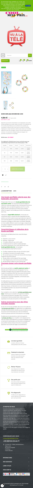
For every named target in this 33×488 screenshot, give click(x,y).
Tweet (6, 187)
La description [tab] (6, 191)
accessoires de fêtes (8, 308)
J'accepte (28, 5)
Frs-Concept (20, 485)
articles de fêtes (7, 318)
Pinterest (9, 187)
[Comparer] (20, 60)
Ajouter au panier (17, 169)
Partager (2, 187)
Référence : (4, 137)
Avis (14, 191)
